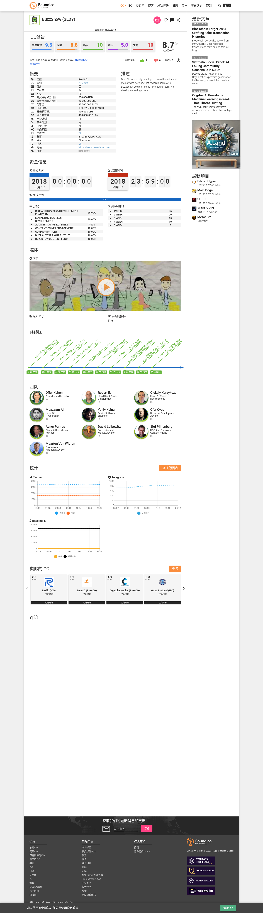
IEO (130, 5)
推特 (110, 320)
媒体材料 (86, 863)
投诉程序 (86, 886)
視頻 (84, 867)
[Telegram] (85, 150)
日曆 (175, 5)
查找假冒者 (170, 468)
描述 (32, 863)
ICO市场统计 (36, 886)
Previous (27, 588)
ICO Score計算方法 (91, 879)
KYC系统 (86, 883)
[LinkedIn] (47, 399)
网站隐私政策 (89, 894)
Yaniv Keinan (107, 409)
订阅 (146, 828)
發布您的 (196, 5)
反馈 (84, 855)
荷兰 (81, 143)
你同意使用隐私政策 (65, 908)
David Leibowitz (109, 426)
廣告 (184, 5)
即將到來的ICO (37, 855)
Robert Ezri (105, 392)
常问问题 (34, 890)
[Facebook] (80, 150)
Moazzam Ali (55, 409)
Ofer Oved (157, 409)
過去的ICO (35, 859)
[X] (82, 150)
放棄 (84, 890)
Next (184, 588)
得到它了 (228, 908)
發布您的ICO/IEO (142, 851)
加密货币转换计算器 (92, 875)
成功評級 (163, 5)
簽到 (209, 5)
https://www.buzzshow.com (94, 147)
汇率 (84, 871)
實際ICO (34, 851)
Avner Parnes (55, 426)
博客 (151, 5)
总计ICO (34, 847)
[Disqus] (105, 669)
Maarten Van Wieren (60, 443)
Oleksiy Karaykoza (163, 392)
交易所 (140, 5)
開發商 (33, 894)
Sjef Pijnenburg (161, 426)
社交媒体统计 (89, 851)
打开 (81, 133)
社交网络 (84, 83)
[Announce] (88, 150)
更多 (175, 569)
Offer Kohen (54, 392)
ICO (122, 5)
